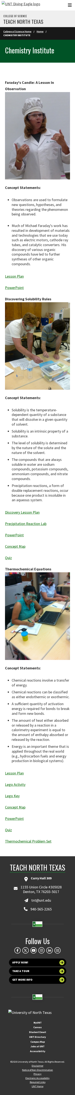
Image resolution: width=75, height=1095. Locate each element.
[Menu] (70, 5)
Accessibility (37, 1051)
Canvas (37, 1027)
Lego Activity (15, 784)
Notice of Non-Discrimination (37, 1069)
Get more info (22, 980)
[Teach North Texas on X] (25, 950)
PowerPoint (14, 287)
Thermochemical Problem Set (28, 841)
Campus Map (37, 1041)
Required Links (37, 1082)
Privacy (37, 1073)
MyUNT (38, 1022)
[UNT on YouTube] (33, 950)
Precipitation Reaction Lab (25, 523)
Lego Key (12, 795)
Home (40, 31)
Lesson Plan (14, 276)
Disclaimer (37, 1065)
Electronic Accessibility (37, 1078)
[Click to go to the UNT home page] (21, 5)
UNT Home (37, 1086)
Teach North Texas (23, 21)
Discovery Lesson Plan (22, 512)
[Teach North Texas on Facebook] (17, 950)
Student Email (37, 1032)
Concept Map (15, 546)
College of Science (15, 16)
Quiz (8, 557)
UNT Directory (37, 1036)
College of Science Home (17, 31)
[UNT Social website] (57, 950)
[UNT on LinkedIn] (49, 950)
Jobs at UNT (38, 1046)
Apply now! (20, 962)
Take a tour (20, 971)
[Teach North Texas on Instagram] (41, 950)
